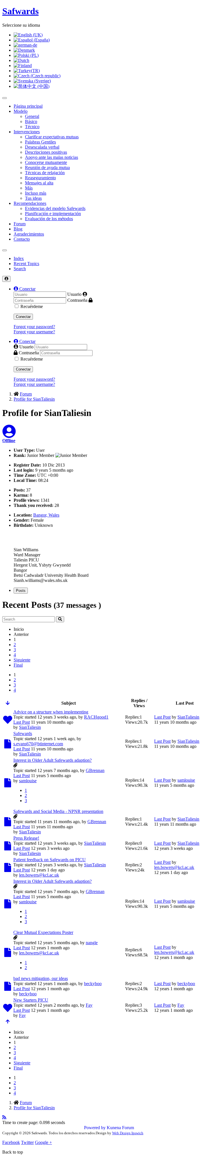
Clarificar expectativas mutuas (52, 136)
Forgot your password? (34, 326)
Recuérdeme (31, 306)
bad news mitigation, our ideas (40, 978)
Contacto (22, 239)
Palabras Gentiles (40, 142)
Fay (89, 1005)
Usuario (74, 294)
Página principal (28, 106)
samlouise (28, 780)
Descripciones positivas (46, 152)
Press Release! (26, 838)
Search (20, 268)
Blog (18, 228)
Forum (20, 223)
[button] (24, 288)
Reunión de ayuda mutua (47, 167)
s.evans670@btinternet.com (38, 743)
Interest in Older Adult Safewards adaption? (52, 760)
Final (18, 665)
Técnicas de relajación (45, 172)
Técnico (32, 126)
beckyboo (93, 983)
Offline (8, 440)
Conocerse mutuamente (46, 162)
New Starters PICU (30, 1000)
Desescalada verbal (42, 147)
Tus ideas (33, 198)
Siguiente (22, 659)
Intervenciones (27, 131)
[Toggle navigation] (4, 250)
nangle (92, 942)
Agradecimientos (29, 234)
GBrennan (95, 770)
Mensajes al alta (39, 182)
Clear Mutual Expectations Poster (43, 932)
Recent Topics (26, 263)
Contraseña (77, 300)
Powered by (95, 1127)
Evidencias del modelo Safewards (55, 208)
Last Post (21, 722)
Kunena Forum (120, 1127)
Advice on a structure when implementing (50, 711)
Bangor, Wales (46, 515)
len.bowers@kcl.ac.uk (39, 875)
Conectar (23, 317)
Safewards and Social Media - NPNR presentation (58, 811)
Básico (31, 121)
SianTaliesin (30, 727)
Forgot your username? (34, 331)
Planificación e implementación (53, 213)
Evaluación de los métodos (49, 218)
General (32, 116)
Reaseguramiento (40, 177)
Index (19, 258)
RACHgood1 (96, 717)
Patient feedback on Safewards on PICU (49, 859)
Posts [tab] (21, 590)
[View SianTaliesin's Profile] (9, 434)
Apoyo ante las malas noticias (51, 157)
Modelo (21, 111)
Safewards (22, 733)
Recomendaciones (30, 203)
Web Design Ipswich (127, 1133)
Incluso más (35, 193)
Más (29, 188)
